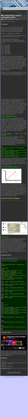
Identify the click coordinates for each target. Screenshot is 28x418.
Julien (17, 19)
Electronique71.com (14, 2)
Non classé (8, 368)
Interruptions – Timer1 (21, 12)
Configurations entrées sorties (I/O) (9, 11)
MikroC (16, 258)
